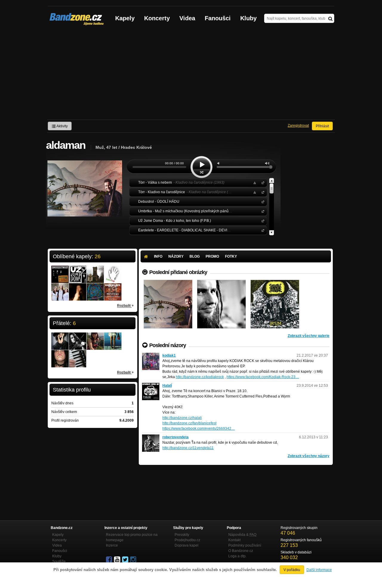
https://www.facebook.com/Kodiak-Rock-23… (263, 377)
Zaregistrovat (298, 125)
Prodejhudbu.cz (187, 540)
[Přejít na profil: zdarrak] (77, 355)
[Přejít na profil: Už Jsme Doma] (77, 270)
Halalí (167, 385)
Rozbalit (125, 305)
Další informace (319, 570)
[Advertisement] (191, 75)
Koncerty (157, 18)
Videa (187, 18)
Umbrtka (261, 211)
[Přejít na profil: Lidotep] (112, 270)
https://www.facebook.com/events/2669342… (198, 428)
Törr (261, 182)
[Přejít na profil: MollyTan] (112, 337)
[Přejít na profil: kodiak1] (150, 355)
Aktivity (62, 126)
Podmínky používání (244, 545)
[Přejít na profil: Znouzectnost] (60, 270)
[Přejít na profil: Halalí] (150, 385)
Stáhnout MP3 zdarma (254, 182)
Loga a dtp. (237, 556)
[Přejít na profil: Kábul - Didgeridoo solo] (77, 288)
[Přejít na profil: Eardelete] (112, 288)
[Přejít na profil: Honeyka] (77, 337)
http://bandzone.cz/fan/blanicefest (189, 423)
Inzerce (112, 545)
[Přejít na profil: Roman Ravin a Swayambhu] (95, 288)
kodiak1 (169, 355)
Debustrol (261, 201)
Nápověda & (242, 535)
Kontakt (234, 540)
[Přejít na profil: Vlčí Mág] (60, 288)
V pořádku (292, 570)
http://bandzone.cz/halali (182, 418)
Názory (176, 256)
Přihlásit (322, 126)
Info (158, 256)
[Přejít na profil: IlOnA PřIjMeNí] (60, 355)
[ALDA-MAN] (221, 304)
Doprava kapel (186, 545)
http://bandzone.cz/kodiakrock (200, 377)
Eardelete (261, 230)
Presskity (182, 535)
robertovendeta (175, 437)
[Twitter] (125, 560)
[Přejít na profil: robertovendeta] (150, 437)
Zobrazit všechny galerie (308, 336)
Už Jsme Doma (261, 220)
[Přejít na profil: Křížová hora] (95, 270)
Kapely (125, 18)
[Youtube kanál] (117, 560)
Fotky (231, 256)
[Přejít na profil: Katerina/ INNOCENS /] (60, 337)
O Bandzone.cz (240, 551)
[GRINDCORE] (275, 304)
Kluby (248, 18)
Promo (212, 256)
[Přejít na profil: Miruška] (95, 337)
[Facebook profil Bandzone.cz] (109, 560)
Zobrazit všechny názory (308, 456)
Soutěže (59, 561)
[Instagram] (133, 560)
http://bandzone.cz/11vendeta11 (188, 448)
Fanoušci (218, 18)
